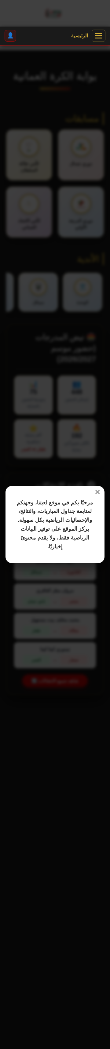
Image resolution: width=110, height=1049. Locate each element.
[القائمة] (98, 36)
